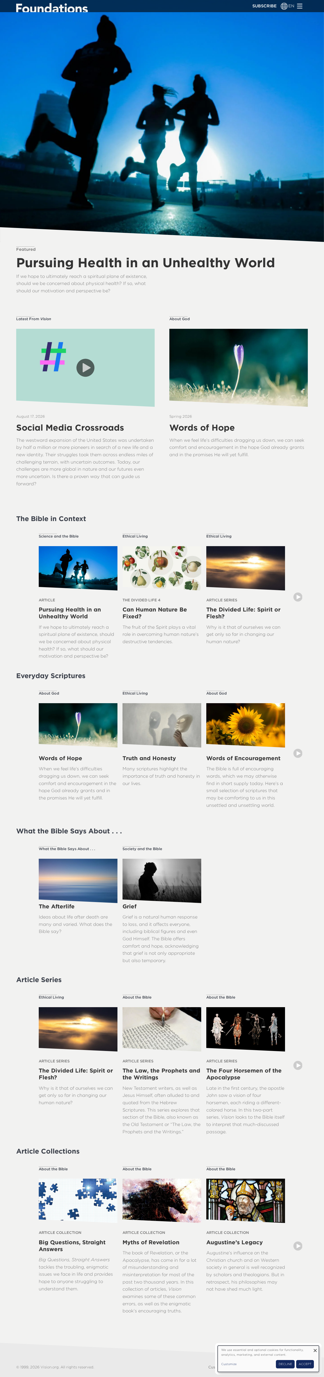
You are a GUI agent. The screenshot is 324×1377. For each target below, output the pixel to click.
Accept (305, 1364)
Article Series (39, 980)
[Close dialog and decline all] (315, 1349)
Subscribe (264, 6)
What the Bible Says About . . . (69, 831)
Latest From (33, 319)
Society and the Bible (142, 849)
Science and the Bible (59, 536)
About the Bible (137, 997)
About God (179, 319)
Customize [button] (229, 1364)
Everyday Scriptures (50, 676)
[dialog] (268, 1359)
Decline (285, 1364)
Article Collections (47, 1151)
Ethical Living (135, 536)
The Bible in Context (51, 518)
